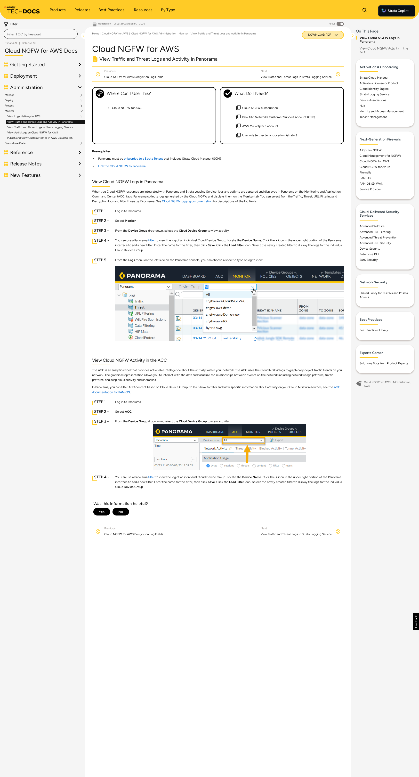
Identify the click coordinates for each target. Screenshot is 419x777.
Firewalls (365, 172)
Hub (362, 105)
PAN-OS (365, 178)
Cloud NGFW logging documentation (187, 201)
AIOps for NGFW (371, 150)
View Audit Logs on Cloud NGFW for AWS (32, 132)
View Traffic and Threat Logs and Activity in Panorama (40, 121)
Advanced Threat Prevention (378, 237)
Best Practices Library (374, 330)
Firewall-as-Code (15, 143)
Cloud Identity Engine (374, 88)
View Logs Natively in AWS (23, 116)
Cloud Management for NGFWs (380, 155)
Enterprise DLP (369, 254)
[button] (416, 621)
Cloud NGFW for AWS (115, 33)
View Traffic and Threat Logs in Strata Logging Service (40, 127)
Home (95, 33)
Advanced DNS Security (375, 243)
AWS (367, 386)
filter (151, 240)
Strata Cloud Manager (374, 77)
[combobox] (41, 34)
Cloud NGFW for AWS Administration (153, 33)
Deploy (9, 100)
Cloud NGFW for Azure (375, 167)
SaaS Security (369, 260)
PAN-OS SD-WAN (371, 183)
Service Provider (370, 189)
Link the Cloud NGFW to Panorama (121, 166)
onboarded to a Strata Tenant (143, 158)
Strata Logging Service (374, 94)
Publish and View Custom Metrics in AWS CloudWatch (40, 137)
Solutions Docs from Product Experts (384, 363)
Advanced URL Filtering (375, 232)
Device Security (370, 248)
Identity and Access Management (382, 111)
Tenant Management (373, 117)
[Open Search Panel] (364, 11)
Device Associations (373, 100)
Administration (401, 382)
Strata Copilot (398, 11)
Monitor (9, 111)
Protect (9, 105)
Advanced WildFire (372, 226)
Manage (9, 95)
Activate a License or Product (379, 83)
